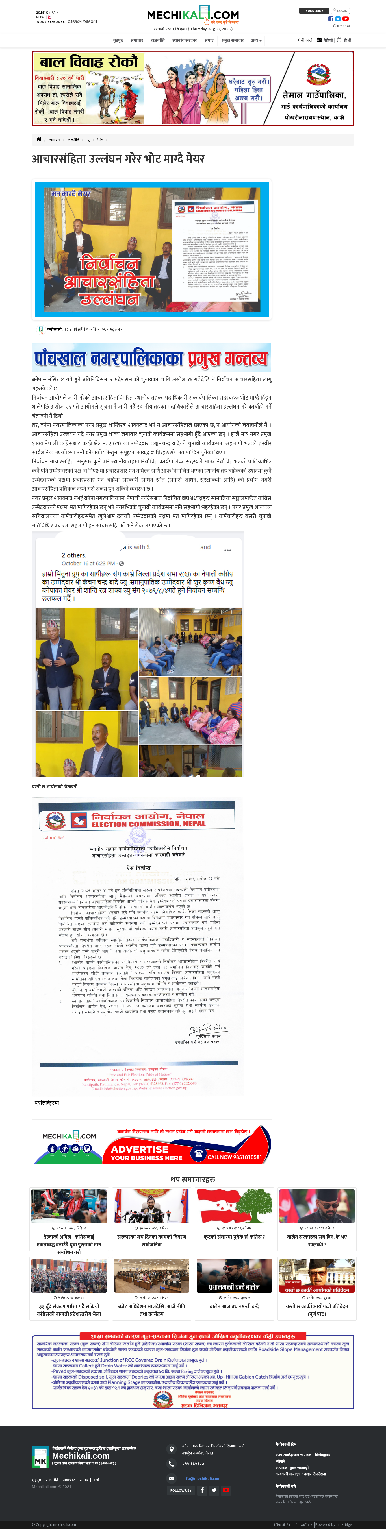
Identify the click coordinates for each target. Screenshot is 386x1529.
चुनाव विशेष (95, 140)
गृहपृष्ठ (36, 1480)
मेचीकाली (54, 329)
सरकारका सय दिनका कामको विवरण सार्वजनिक (151, 1241)
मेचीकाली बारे (304, 1525)
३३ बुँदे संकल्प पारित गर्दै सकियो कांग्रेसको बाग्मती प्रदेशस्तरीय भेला (69, 1311)
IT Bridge (345, 1525)
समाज (84, 1480)
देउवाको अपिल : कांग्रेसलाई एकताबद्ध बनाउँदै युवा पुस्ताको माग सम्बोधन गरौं (69, 1245)
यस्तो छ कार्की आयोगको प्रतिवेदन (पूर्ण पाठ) (317, 1311)
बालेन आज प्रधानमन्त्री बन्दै (234, 1307)
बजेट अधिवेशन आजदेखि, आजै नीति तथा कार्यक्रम (151, 1311)
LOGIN (341, 11)
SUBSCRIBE (314, 11)
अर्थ (96, 1480)
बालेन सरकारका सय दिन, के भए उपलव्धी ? (317, 1241)
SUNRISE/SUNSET (52, 22)
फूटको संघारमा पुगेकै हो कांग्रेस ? (234, 1237)
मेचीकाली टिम (281, 1525)
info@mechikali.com (201, 1478)
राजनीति (73, 140)
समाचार (54, 140)
